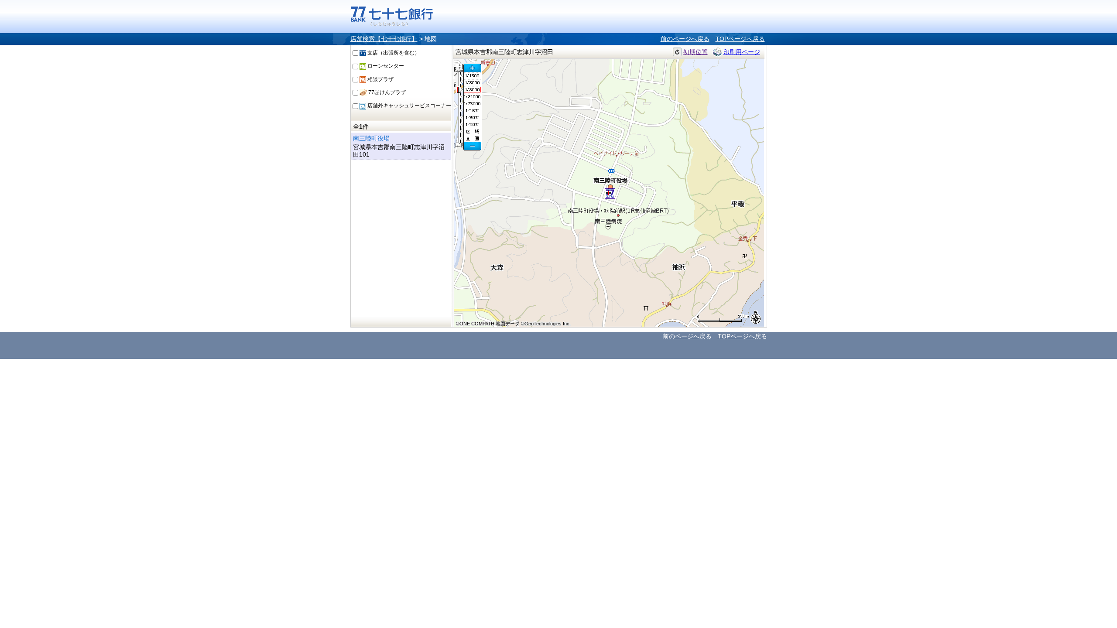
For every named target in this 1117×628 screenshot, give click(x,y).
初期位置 (695, 51)
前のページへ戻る (685, 38)
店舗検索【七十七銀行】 (384, 38)
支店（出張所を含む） (393, 53)
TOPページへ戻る (740, 38)
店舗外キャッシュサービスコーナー (408, 105)
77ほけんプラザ (386, 92)
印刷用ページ (741, 51)
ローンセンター (385, 66)
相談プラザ (380, 79)
